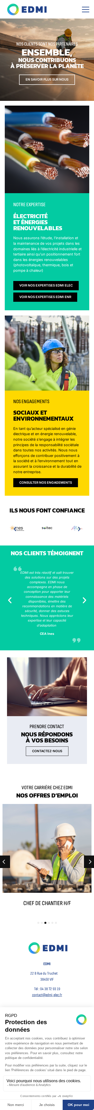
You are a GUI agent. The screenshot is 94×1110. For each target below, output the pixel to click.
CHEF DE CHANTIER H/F (47, 903)
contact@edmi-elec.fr (47, 995)
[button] (15, 528)
